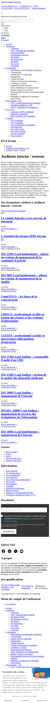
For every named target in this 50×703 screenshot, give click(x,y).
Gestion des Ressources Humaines (24, 645)
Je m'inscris (8, 532)
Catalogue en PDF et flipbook (22, 112)
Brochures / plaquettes (19, 114)
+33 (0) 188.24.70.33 (9, 6)
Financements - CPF (13, 101)
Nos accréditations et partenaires (23, 125)
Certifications (11, 68)
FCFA (6, 33)
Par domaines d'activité (19, 55)
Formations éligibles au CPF (21, 105)
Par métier (14, 62)
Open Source (16, 663)
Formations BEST (18, 53)
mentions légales (10, 521)
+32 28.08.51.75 (25, 6)
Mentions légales (12, 491)
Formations (10, 46)
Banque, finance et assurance (22, 654)
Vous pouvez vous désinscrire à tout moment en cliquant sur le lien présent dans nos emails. (23, 525)
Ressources (10, 110)
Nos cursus (15, 64)
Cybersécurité (16, 637)
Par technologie (17, 59)
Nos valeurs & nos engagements (18, 480)
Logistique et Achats (18, 647)
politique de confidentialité (32, 518)
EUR (6, 28)
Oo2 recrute (10, 482)
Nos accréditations (13, 475)
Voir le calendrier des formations (13, 211)
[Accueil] (5, 40)
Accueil (9, 44)
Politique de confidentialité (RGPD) (19, 493)
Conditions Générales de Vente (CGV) (20, 495)
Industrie (14, 658)
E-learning (15, 66)
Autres (38, 8)
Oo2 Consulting (17, 123)
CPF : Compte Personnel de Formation (25, 103)
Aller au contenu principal (11, 2)
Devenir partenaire (18, 134)
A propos (9, 118)
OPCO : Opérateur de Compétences (24, 107)
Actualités (9, 486)
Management (16, 641)
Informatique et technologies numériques (26, 634)
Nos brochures (11, 484)
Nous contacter (16, 136)
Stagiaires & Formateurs (15, 488)
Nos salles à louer (17, 129)
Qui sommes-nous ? (13, 473)
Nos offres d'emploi (18, 131)
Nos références (16, 127)
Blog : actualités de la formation (23, 116)
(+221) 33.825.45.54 (21, 8)
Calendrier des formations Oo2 (17, 148)
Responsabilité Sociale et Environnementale (27, 656)
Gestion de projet (17, 643)
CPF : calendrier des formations (23, 51)
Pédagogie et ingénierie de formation (25, 661)
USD (6, 31)
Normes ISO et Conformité (21, 639)
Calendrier (15, 48)
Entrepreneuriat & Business (21, 650)
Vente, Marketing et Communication (24, 652)
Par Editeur (15, 57)
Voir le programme (9, 229)
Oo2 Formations (17, 120)
